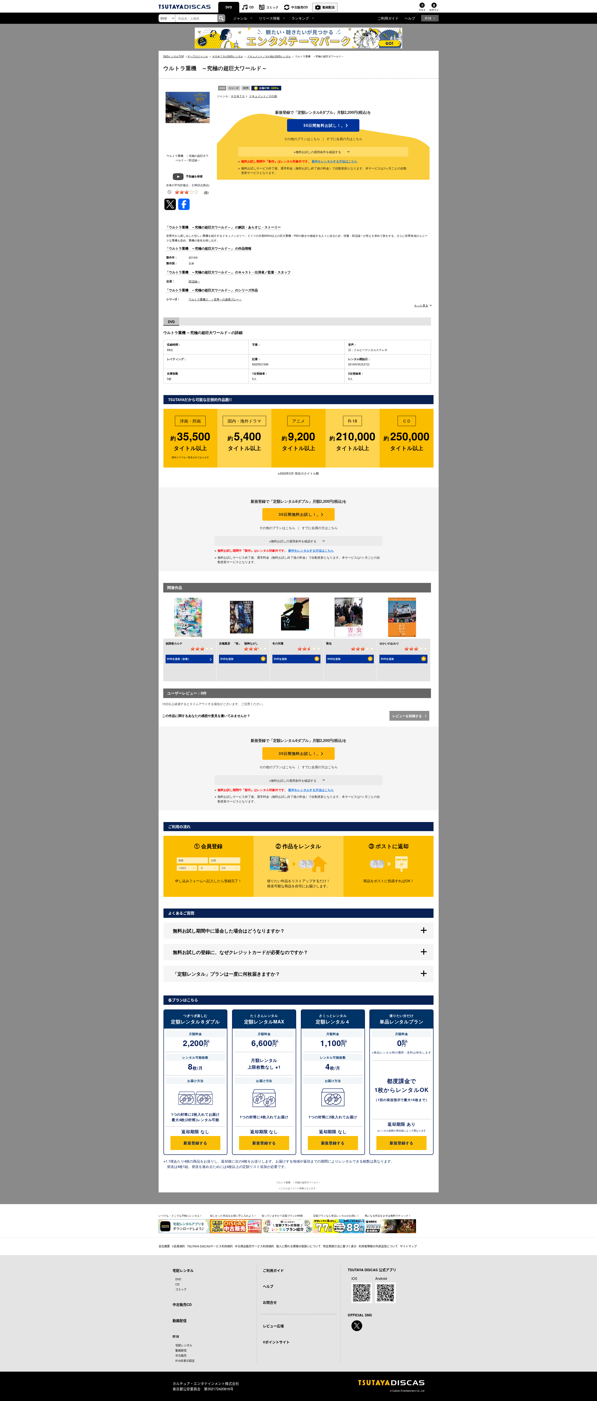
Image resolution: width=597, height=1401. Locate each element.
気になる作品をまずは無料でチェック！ (388, 1215)
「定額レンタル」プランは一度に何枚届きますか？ (226, 973)
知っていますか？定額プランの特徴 (282, 1215)
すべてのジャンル (197, 56)
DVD (229, 7)
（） (206, 192)
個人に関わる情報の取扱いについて (298, 1246)
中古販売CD (299, 7)
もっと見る (421, 305)
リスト (422, 9)
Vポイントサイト (276, 1342)
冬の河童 (278, 643)
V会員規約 (178, 1246)
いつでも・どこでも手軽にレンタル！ (180, 1215)
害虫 (329, 643)
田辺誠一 (194, 281)
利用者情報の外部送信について (378, 1246)
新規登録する (195, 1143)
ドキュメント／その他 (263, 96)
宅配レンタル (183, 1345)
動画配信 (329, 7)
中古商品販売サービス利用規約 (254, 1246)
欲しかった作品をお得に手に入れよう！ (233, 1215)
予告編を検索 (194, 176)
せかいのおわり (389, 643)
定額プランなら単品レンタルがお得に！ (336, 1215)
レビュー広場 (273, 1326)
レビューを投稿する (407, 715)
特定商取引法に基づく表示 (340, 1246)
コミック (272, 7)
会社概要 (164, 1246)
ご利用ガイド (388, 18)
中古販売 (181, 1355)
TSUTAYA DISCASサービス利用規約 (210, 1246)
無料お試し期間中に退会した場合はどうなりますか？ (229, 930)
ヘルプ (410, 18)
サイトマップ (408, 1246)
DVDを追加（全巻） (178, 659)
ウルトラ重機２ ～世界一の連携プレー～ (215, 299)
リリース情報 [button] (269, 18)
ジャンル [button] (240, 18)
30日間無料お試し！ (323, 125)
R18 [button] (428, 18)
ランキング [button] (300, 18)
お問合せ (270, 1302)
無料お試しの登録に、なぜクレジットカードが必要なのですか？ (240, 952)
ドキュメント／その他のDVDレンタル (269, 56)
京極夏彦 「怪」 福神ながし (238, 643)
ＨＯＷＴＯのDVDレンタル (227, 56)
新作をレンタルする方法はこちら (334, 161)
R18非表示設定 (185, 1361)
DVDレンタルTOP (173, 56)
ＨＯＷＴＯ (238, 96)
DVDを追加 (226, 659)
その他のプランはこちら (302, 138)
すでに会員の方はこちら (344, 138)
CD (251, 7)
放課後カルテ (174, 643)
